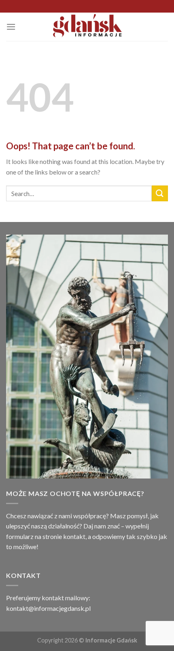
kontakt (74, 536)
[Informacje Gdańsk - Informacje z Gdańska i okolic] (87, 27)
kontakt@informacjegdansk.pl (48, 608)
